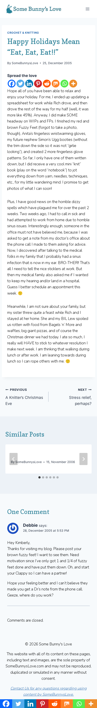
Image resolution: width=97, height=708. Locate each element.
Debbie (30, 525)
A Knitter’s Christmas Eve (24, 397)
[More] (73, 83)
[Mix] (56, 83)
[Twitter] (20, 83)
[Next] (83, 459)
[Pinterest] (38, 83)
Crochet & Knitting (23, 32)
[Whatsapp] (64, 83)
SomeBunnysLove (25, 63)
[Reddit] (47, 83)
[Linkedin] (29, 83)
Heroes (18, 453)
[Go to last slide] (13, 459)
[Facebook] (12, 83)
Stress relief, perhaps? (80, 397)
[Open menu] (87, 8)
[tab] (39, 477)
